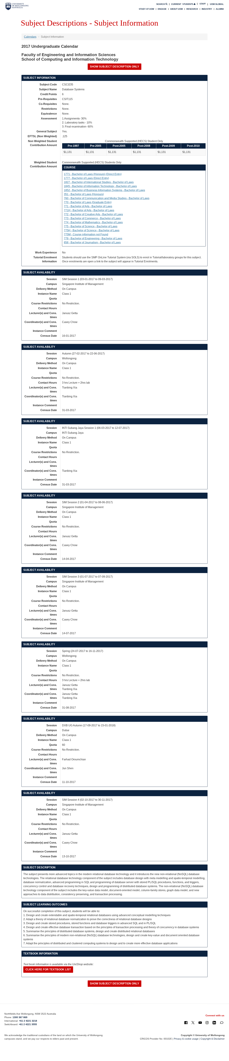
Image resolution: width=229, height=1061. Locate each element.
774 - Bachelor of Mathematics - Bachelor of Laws (93, 222)
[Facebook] (186, 1022)
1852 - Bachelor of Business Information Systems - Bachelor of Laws (104, 190)
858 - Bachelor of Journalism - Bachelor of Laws (92, 242)
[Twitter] (193, 1022)
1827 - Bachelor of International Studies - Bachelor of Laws (99, 182)
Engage (162, 9)
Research (192, 9)
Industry (207, 9)
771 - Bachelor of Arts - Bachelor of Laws (88, 206)
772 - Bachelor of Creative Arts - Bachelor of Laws (93, 214)
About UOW (176, 9)
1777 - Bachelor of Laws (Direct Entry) (86, 178)
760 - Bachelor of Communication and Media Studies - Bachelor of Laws (106, 198)
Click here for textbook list (48, 969)
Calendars (30, 36)
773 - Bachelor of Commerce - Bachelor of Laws (92, 218)
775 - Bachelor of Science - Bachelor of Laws (90, 226)
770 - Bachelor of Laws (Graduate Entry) (87, 202)
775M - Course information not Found (86, 234)
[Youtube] (200, 1022)
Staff (202, 4)
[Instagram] (207, 1022)
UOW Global (217, 4)
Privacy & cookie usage (186, 1038)
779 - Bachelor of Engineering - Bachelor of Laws (93, 238)
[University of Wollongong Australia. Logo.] (17, 6)
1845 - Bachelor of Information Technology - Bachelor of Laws (100, 186)
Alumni (220, 9)
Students (182, 4)
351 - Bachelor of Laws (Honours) (84, 194)
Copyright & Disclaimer (213, 1038)
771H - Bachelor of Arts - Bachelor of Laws (89, 210)
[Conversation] (221, 1022)
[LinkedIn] (214, 1022)
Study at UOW (146, 9)
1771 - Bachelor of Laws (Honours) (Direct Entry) (93, 174)
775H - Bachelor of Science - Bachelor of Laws (91, 230)
